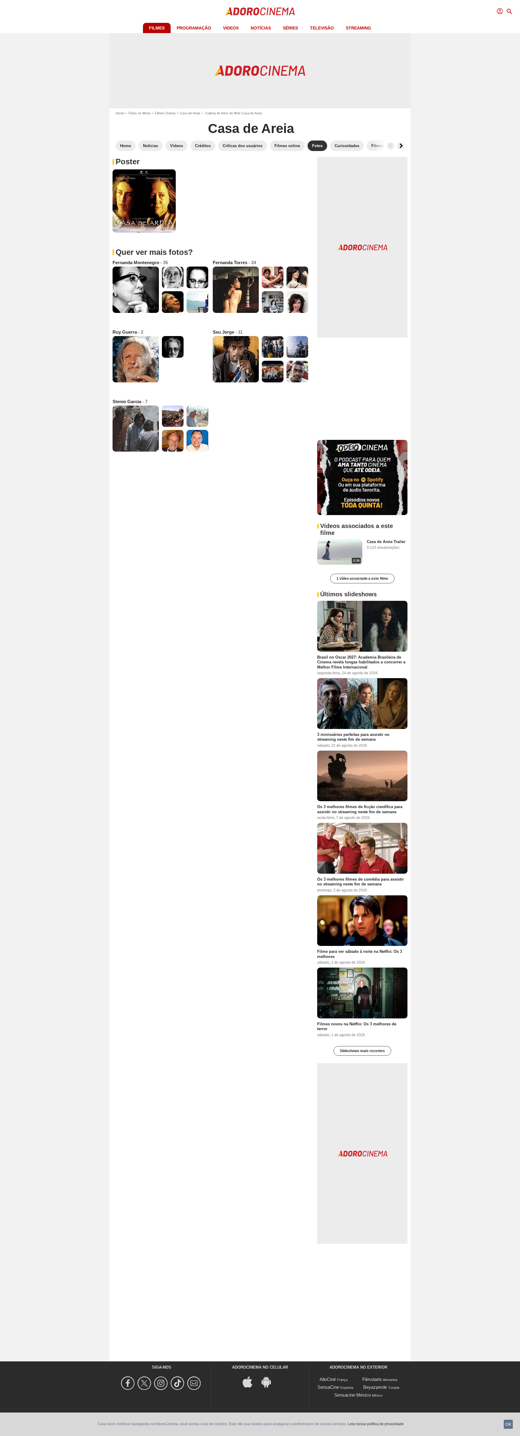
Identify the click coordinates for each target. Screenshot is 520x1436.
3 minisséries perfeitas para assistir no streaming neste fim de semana (353, 737)
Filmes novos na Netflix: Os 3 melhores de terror (356, 1026)
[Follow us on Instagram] (161, 1383)
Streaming (358, 28)
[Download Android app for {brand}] (269, 1381)
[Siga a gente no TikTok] (178, 1383)
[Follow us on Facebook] (128, 1383)
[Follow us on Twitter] (145, 1383)
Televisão (322, 28)
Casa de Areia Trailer (386, 541)
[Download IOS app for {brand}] (250, 1381)
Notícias (261, 28)
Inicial (120, 113)
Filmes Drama (165, 113)
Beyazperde (375, 1387)
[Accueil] (260, 11)
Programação (194, 28)
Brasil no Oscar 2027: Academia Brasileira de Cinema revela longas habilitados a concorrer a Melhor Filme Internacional (361, 662)
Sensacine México (352, 1394)
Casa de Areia (190, 113)
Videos (231, 28)
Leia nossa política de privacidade (376, 1424)
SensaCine (328, 1387)
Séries (290, 28)
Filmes (157, 28)
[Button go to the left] (390, 146)
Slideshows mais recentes (362, 1051)
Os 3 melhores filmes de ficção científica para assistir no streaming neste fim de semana (359, 809)
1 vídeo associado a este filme (362, 578)
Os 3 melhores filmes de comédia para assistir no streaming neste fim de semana (360, 881)
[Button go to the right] (400, 146)
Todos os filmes (139, 113)
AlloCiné (328, 1379)
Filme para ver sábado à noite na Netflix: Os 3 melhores (359, 954)
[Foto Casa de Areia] (144, 201)
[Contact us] (195, 1383)
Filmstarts (372, 1379)
